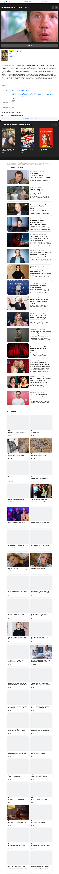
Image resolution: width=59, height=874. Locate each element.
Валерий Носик (25, 93)
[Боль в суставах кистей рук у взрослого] (18, 609)
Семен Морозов (32, 94)
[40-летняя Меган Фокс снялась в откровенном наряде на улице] (18, 701)
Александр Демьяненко (24, 96)
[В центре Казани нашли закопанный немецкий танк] (18, 449)
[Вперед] (56, 124)
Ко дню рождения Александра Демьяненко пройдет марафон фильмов (39, 191)
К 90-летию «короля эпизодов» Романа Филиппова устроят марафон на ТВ (40, 175)
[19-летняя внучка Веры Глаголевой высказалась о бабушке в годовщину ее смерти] (41, 816)
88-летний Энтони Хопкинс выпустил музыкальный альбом (39, 301)
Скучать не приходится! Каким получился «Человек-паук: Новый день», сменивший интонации (40, 238)
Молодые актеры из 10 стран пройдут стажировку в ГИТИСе (40, 348)
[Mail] (5, 1)
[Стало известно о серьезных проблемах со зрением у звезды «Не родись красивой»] (41, 678)
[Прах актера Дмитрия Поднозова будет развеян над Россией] (41, 632)
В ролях (3, 93)
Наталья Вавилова (22, 94)
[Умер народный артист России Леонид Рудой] (41, 426)
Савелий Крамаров (42, 94)
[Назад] (53, 124)
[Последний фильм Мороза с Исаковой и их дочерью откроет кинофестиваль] (18, 816)
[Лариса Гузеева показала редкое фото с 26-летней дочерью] (41, 495)
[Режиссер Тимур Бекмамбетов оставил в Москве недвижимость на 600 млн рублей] (18, 678)
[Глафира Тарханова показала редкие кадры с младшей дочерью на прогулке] (41, 747)
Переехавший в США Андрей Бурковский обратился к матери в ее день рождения (40, 254)
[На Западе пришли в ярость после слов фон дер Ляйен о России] (18, 540)
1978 (10, 53)
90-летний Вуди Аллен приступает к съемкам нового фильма (38, 285)
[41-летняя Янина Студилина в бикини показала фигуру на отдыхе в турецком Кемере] (41, 609)
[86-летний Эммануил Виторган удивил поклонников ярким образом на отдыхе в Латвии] (41, 770)
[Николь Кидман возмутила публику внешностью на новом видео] (41, 839)
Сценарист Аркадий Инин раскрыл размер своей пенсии (39, 206)
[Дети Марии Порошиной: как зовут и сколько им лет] (18, 770)
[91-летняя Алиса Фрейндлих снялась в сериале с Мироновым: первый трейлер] (41, 724)
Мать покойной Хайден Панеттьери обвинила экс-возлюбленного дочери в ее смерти (40, 364)
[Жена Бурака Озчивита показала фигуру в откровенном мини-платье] (41, 701)
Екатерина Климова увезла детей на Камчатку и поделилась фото (39, 270)
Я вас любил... (43, 149)
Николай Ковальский (17, 90)
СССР (13, 98)
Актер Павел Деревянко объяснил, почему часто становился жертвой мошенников (38, 396)
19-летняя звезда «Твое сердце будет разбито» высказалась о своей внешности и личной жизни (39, 317)
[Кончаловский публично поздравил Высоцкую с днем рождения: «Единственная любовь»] (18, 724)
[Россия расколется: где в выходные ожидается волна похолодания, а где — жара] (18, 839)
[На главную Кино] (8, 1)
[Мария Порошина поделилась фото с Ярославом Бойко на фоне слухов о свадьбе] (18, 518)
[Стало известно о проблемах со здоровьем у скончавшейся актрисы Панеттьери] (41, 472)
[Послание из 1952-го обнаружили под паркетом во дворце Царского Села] (41, 449)
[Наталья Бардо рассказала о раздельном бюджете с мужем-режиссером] (18, 747)
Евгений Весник (44, 93)
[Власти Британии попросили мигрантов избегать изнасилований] (18, 495)
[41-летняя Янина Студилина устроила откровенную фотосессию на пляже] (18, 655)
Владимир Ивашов (34, 93)
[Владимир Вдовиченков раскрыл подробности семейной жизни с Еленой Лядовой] (41, 540)
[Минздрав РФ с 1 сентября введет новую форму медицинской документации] (41, 655)
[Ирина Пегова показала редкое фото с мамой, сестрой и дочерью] (41, 518)
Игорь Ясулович (16, 93)
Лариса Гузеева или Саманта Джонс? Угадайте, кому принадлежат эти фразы (40, 380)
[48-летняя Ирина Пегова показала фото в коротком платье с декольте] (41, 563)
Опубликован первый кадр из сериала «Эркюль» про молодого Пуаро (40, 333)
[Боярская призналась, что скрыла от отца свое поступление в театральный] (18, 586)
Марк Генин (26, 90)
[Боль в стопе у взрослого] (18, 472)
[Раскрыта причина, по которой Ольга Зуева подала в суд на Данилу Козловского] (41, 862)
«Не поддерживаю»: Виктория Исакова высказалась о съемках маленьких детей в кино (38, 222)
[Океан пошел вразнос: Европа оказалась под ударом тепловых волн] (18, 862)
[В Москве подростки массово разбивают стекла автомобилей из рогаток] (18, 426)
